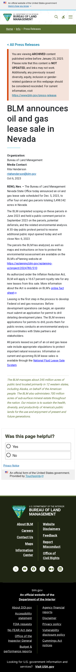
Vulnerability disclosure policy (53, 632)
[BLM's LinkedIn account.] (60, 569)
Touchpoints (33, 476)
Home (9, 29)
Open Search (56, 17)
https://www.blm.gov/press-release (34, 95)
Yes (15, 446)
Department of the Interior (37, 599)
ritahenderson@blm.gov (21, 174)
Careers (27, 530)
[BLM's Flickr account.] (51, 569)
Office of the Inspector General (20, 638)
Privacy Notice (11, 465)
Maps (29, 544)
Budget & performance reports (18, 649)
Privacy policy (51, 624)
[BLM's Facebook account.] (33, 569)
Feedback (50, 535)
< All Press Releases (23, 45)
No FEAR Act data (20, 630)
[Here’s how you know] (38, 5)
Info (18, 29)
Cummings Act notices (52, 643)
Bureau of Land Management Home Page (29, 17)
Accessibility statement (23, 616)
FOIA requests (22, 624)
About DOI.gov (22, 607)
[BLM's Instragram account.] (42, 569)
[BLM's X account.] (16, 569)
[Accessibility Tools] (63, 16)
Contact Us (25, 537)
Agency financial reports (53, 610)
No (15, 455)
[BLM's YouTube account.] (25, 569)
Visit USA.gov (44, 666)
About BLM (25, 524)
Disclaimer (49, 618)
